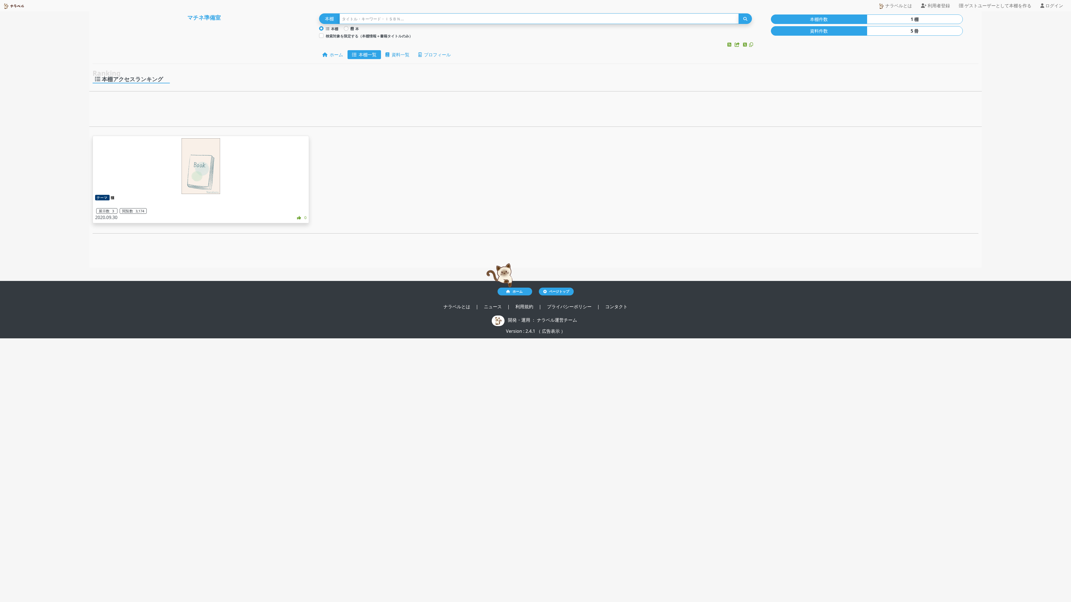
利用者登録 (938, 6)
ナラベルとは (898, 6)
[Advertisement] (535, 110)
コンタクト (616, 307)
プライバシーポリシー (570, 307)
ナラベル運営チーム (557, 320)
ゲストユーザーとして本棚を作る (997, 6)
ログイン (1053, 6)
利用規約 (524, 307)
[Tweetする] (745, 45)
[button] (730, 45)
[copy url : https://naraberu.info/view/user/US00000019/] (751, 45)
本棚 (333, 28)
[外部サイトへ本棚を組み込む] (738, 45)
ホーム (335, 55)
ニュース (493, 307)
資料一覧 (399, 55)
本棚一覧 (366, 55)
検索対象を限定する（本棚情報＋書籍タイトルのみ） (369, 35)
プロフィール (436, 55)
